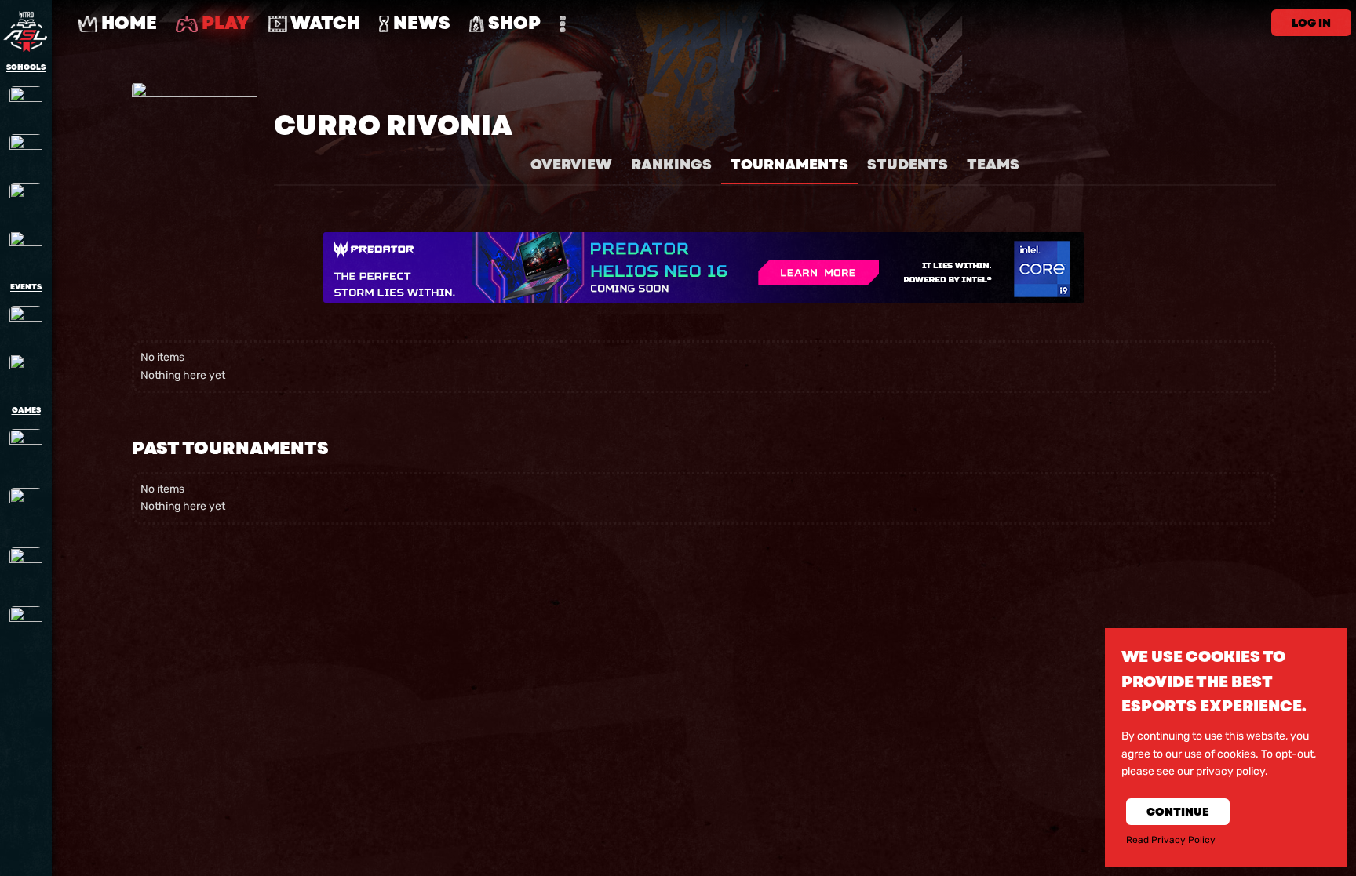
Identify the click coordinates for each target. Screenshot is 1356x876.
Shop (512, 23)
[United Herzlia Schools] (25, 199)
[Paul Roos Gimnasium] (25, 150)
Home (127, 23)
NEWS (419, 23)
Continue (1177, 812)
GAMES (26, 410)
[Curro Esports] (25, 370)
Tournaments (789, 164)
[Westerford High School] (25, 247)
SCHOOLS (26, 67)
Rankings (671, 164)
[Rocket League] (25, 569)
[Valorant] (25, 628)
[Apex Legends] (25, 451)
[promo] (703, 267)
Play (224, 23)
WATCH (323, 23)
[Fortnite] (25, 510)
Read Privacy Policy (1171, 839)
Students (907, 164)
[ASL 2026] (25, 322)
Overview (571, 164)
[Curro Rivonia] (25, 102)
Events (26, 287)
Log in (1311, 23)
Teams (993, 164)
